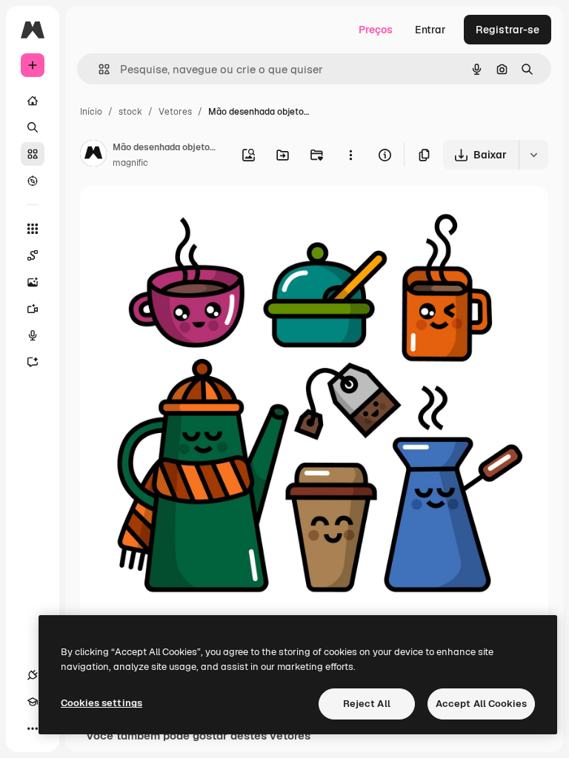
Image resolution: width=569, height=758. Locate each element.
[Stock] (32, 154)
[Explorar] (32, 180)
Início (91, 112)
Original (175, 214)
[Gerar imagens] (32, 282)
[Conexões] (32, 675)
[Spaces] (32, 255)
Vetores (175, 112)
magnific (130, 163)
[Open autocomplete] (98, 69)
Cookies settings (101, 703)
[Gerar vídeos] (32, 309)
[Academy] (32, 702)
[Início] (32, 101)
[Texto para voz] (32, 335)
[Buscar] (32, 127)
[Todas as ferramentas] (32, 229)
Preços (376, 29)
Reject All (366, 703)
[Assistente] (32, 362)
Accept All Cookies (481, 703)
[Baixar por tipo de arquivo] (533, 155)
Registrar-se (507, 29)
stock (130, 112)
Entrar (430, 29)
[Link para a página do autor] (93, 155)
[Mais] (32, 728)
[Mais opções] (350, 155)
